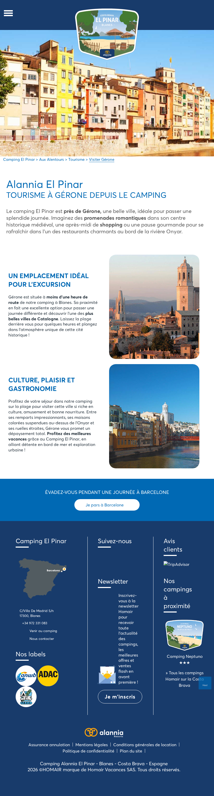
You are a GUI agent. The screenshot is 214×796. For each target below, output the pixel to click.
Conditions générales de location (144, 744)
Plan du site (131, 751)
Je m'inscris (120, 696)
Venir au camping (43, 630)
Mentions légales (91, 744)
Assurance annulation (49, 744)
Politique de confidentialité (88, 751)
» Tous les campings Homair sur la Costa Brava (184, 679)
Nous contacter (41, 638)
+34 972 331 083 (34, 623)
